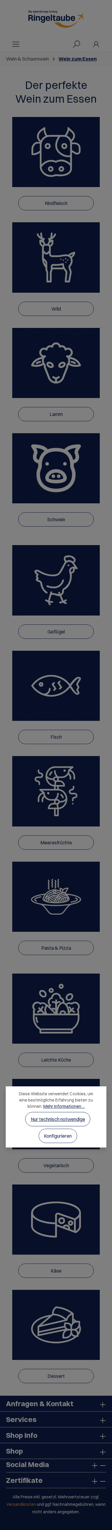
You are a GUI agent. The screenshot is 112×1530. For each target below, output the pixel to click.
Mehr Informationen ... (64, 1106)
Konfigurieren (58, 1136)
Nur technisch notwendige (58, 1119)
